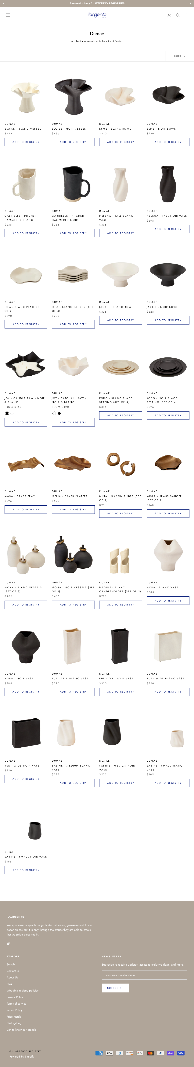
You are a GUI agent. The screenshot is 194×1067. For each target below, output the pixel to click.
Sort (178, 56)
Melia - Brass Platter (70, 496)
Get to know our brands (21, 1030)
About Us (12, 977)
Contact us (13, 971)
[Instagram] (8, 943)
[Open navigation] (8, 15)
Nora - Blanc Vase (162, 587)
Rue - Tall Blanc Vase (70, 678)
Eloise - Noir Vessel (69, 129)
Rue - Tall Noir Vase (116, 678)
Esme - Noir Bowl (161, 129)
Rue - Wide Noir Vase (22, 765)
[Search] (178, 15)
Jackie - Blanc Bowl (116, 307)
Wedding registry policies (22, 990)
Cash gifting (14, 1023)
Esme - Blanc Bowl (115, 129)
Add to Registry (26, 142)
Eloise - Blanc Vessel (23, 129)
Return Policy (14, 1010)
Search (11, 964)
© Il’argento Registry (25, 1051)
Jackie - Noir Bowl (162, 307)
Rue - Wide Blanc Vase (166, 678)
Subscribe (115, 988)
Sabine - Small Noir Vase (26, 856)
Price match (14, 1017)
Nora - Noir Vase (19, 678)
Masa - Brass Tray (20, 496)
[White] (11, 413)
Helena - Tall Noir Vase (167, 216)
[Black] (7, 413)
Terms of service (16, 1004)
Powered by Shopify (21, 1057)
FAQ (9, 984)
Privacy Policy (15, 997)
